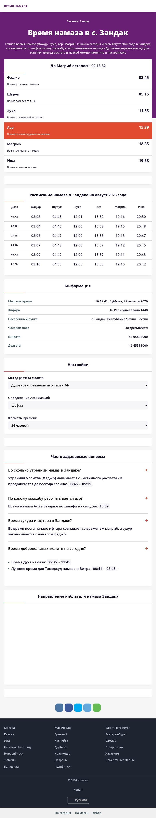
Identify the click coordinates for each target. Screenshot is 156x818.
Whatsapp (97, 708)
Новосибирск (13, 753)
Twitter (78, 708)
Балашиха (11, 766)
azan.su (83, 780)
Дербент (61, 747)
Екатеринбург (115, 734)
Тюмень (9, 760)
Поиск (150, 6)
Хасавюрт (112, 753)
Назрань (61, 760)
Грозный (61, 734)
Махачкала (63, 728)
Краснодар (62, 753)
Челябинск (62, 766)
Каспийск (61, 741)
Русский (81, 800)
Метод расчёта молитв (25, 378)
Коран (78, 789)
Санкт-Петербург (117, 728)
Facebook (69, 708)
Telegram (87, 708)
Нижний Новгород (17, 747)
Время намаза (15, 6)
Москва (9, 728)
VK (59, 708)
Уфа (7, 741)
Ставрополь (114, 747)
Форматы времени (22, 418)
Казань (9, 734)
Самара (110, 741)
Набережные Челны (119, 760)
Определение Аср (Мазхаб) (29, 398)
